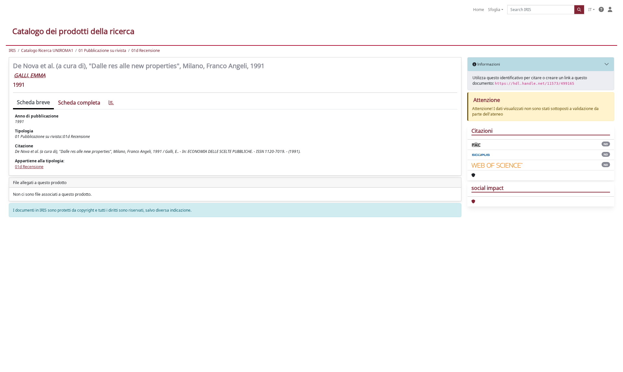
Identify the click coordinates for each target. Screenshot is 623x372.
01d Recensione (145, 50)
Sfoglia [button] (494, 9)
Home (478, 9)
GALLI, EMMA (29, 75)
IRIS (12, 50)
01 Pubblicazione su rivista (102, 50)
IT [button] (590, 9)
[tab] (111, 103)
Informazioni (488, 64)
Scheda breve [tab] (33, 102)
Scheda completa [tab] (79, 102)
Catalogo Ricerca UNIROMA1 (47, 50)
